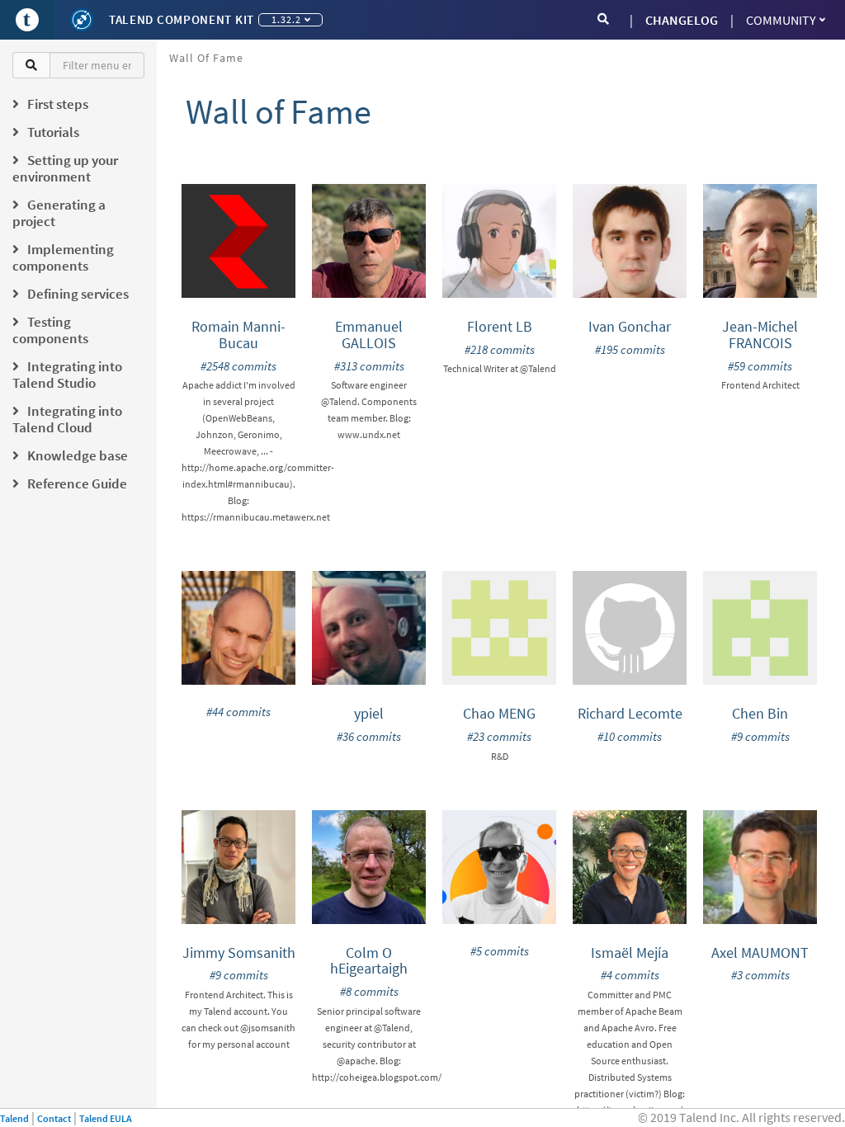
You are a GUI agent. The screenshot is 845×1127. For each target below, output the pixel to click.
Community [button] (781, 20)
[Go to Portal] (27, 20)
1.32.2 (286, 19)
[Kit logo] (81, 20)
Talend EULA (105, 1118)
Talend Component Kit (181, 19)
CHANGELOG (681, 20)
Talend (14, 1118)
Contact (54, 1118)
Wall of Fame (206, 57)
